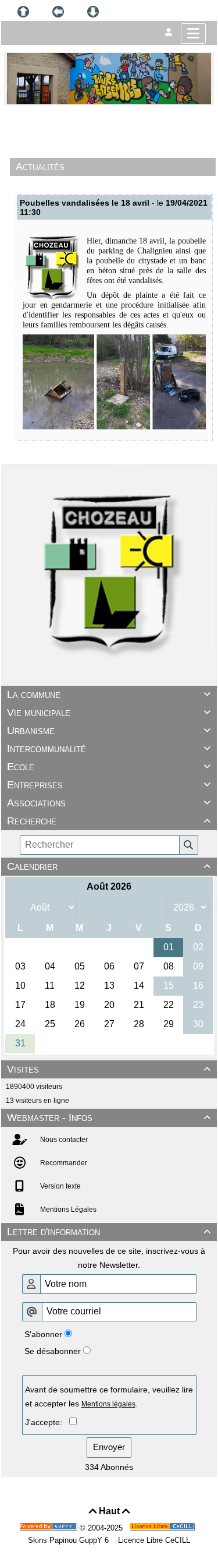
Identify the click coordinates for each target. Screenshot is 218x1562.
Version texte (59, 1186)
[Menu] (193, 33)
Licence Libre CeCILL (153, 1540)
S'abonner (43, 1334)
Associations (108, 803)
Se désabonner (52, 1351)
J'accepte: (47, 1422)
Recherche (108, 821)
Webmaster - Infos (108, 1117)
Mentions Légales (67, 1209)
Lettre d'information (108, 1231)
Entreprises (108, 785)
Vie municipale (108, 712)
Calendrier (108, 866)
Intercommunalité (108, 748)
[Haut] (23, 11)
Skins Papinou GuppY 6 (70, 1540)
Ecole (108, 767)
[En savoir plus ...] (163, 1528)
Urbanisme (108, 730)
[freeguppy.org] (49, 1528)
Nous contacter (63, 1140)
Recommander (62, 1163)
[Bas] (93, 11)
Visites (108, 1069)
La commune (108, 694)
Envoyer (109, 1447)
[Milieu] (58, 11)
